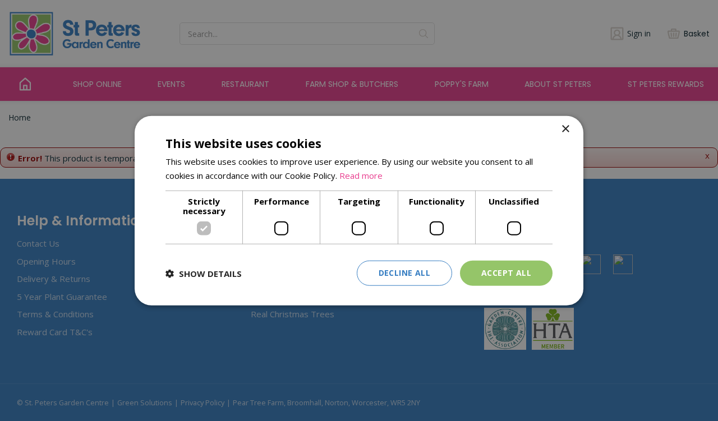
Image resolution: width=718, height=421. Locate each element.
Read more (361, 175)
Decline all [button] (404, 272)
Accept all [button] (506, 272)
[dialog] (359, 210)
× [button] (565, 128)
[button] (203, 273)
